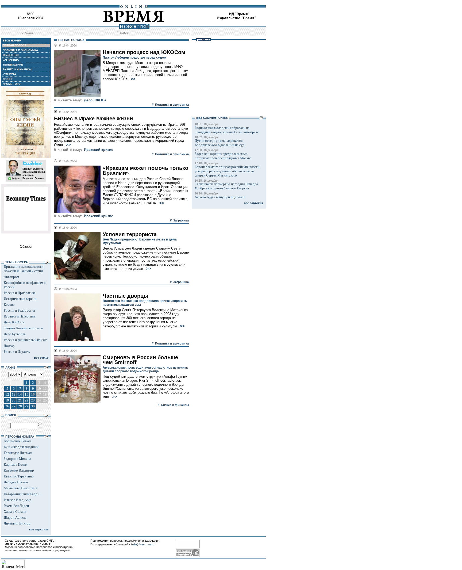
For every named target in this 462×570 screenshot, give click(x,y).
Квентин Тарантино (19, 476)
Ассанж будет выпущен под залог (220, 197)
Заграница (181, 220)
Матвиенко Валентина (20, 488)
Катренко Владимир (19, 470)
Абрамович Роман (17, 441)
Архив (29, 32)
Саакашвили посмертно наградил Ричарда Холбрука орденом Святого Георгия (226, 186)
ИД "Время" (239, 14)
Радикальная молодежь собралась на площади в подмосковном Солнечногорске (227, 130)
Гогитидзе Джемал (18, 453)
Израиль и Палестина (19, 316)
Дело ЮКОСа (14, 322)
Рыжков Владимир (17, 500)
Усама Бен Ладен (16, 506)
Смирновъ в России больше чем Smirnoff (140, 359)
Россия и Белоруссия (19, 310)
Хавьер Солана (15, 512)
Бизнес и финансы (175, 405)
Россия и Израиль (17, 352)
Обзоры (26, 246)
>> (133, 79)
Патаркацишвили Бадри (21, 494)
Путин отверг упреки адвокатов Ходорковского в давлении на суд (219, 143)
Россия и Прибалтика (20, 293)
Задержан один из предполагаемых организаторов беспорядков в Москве (223, 156)
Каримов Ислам (15, 464)
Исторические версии (20, 299)
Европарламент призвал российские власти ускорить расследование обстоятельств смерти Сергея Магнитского (227, 171)
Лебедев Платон (16, 482)
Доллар (9, 346)
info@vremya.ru (143, 544)
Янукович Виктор (17, 523)
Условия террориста (130, 234)
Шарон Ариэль (15, 517)
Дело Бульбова (15, 334)
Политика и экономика (172, 104)
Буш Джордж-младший (21, 447)
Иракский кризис (98, 150)
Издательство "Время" (236, 18)
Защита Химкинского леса (23, 328)
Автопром (11, 277)
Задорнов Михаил (17, 459)
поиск (124, 32)
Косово (9, 305)
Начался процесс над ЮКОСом (144, 52)
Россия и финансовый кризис (25, 340)
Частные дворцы (125, 296)
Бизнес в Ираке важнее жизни (93, 118)
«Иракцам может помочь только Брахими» (145, 170)
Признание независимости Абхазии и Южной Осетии (23, 269)
